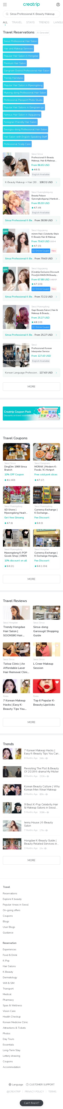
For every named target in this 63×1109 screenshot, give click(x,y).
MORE (31, 387)
